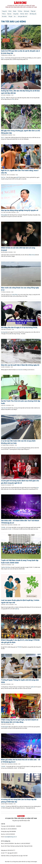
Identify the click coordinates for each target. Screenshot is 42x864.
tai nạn (18, 447)
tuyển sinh (32, 687)
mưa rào (21, 369)
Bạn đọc (9, 13)
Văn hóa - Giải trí (24, 13)
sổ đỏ (12, 99)
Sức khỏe (4, 16)
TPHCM (3, 527)
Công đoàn (15, 13)
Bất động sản (33, 13)
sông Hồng (14, 294)
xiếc (10, 529)
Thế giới (10, 16)
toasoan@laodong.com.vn (10, 836)
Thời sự (4, 13)
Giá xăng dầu (4, 332)
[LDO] (21, 37)
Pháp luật (33, 11)
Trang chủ (4, 11)
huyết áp (17, 608)
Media (14, 11)
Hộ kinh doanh (4, 726)
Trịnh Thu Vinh (4, 408)
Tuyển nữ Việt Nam (5, 567)
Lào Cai (3, 806)
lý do (37, 487)
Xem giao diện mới (22, 16)
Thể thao (20, 11)
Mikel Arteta (32, 254)
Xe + (15, 16)
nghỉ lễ (17, 177)
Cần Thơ (3, 177)
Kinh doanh (26, 11)
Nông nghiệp (4, 215)
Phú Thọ (3, 97)
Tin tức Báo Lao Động (13, 21)
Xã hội (9, 11)
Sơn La (2, 58)
